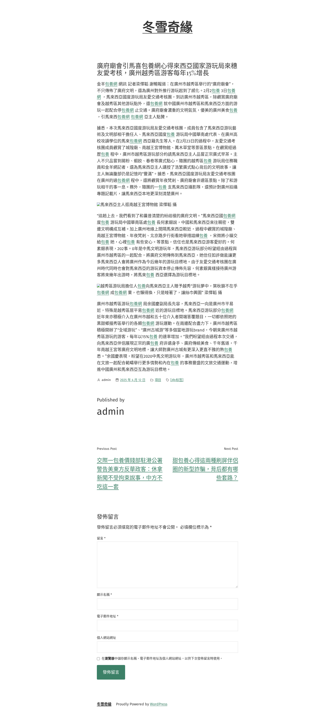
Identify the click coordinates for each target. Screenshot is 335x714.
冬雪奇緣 (167, 27)
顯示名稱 (104, 595)
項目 (158, 380)
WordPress (158, 704)
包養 (216, 90)
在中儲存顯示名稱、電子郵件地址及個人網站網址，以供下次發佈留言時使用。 (162, 658)
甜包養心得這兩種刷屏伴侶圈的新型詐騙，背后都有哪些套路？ (205, 469)
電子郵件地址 (107, 616)
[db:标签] (176, 380)
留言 (101, 538)
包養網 (111, 84)
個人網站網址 (106, 638)
